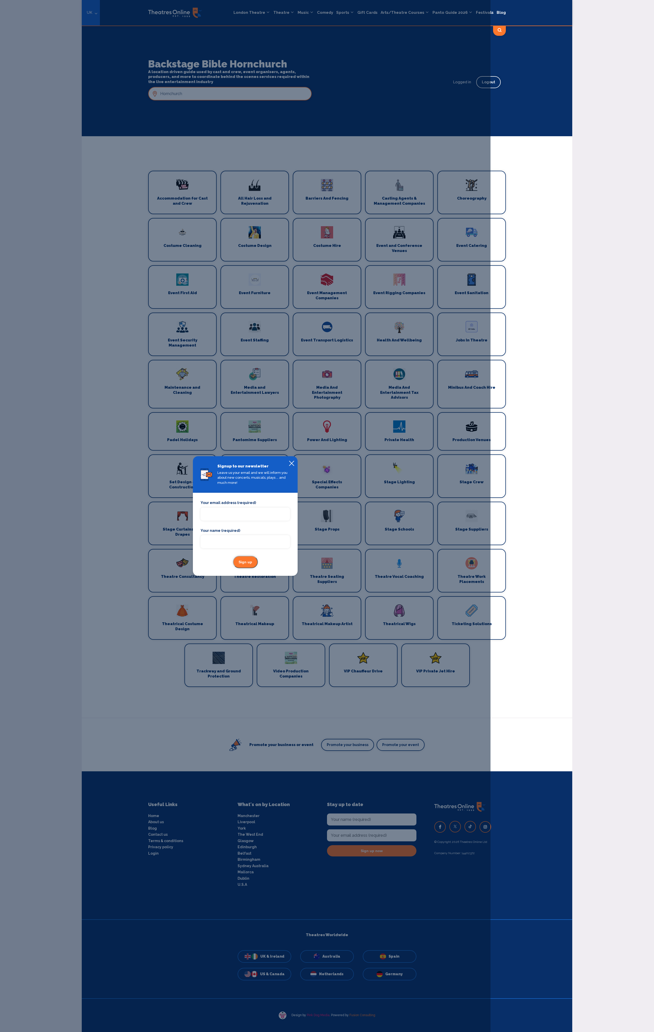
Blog (501, 12)
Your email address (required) (228, 503)
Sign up (245, 562)
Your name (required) (220, 531)
